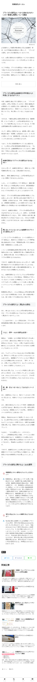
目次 (16, 84)
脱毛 (4, 552)
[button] (33, 353)
